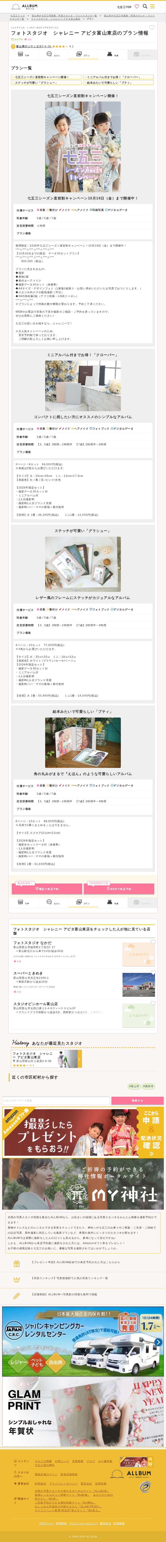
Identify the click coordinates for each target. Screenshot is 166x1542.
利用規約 (40, 1483)
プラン (87, 55)
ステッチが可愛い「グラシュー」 (36, 82)
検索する (138, 1100)
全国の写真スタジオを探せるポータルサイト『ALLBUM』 (72, 1491)
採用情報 (101, 1483)
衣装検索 (78, 1461)
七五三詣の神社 (45, 1465)
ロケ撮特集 (105, 1461)
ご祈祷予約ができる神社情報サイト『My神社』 (65, 1502)
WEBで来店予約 (110, 887)
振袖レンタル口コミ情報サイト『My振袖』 (62, 1494)
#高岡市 (148, 1086)
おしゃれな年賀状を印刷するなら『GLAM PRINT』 (68, 1506)
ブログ (90, 1461)
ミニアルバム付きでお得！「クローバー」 (113, 77)
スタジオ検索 (43, 1461)
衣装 (116, 55)
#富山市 (134, 1086)
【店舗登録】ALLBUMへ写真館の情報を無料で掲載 (64, 1294)
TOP (27, 55)
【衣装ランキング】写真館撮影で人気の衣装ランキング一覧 (69, 1278)
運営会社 (86, 1483)
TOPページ (46, 1523)
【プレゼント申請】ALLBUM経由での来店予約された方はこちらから (75, 1262)
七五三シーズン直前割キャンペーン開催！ (41, 77)
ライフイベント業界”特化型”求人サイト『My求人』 (68, 1510)
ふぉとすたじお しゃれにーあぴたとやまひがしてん (35, 27)
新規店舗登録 (69, 1474)
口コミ (57, 55)
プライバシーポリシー (63, 1483)
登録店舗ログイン (46, 1474)
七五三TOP (124, 7)
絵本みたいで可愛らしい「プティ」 (109, 82)
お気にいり (62, 1461)
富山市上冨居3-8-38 (34, 46)
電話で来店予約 (38, 887)
